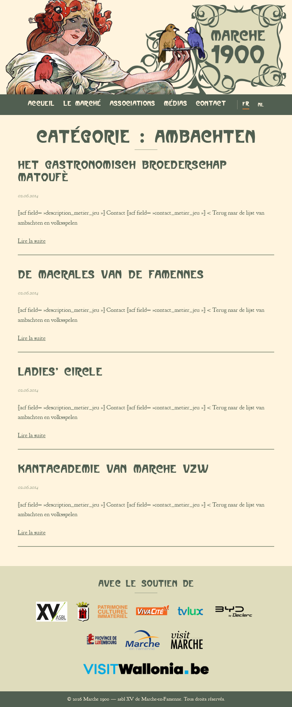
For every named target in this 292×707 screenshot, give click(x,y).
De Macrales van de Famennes (111, 274)
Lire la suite (32, 241)
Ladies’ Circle (60, 371)
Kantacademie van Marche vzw (113, 468)
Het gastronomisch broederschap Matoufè (122, 170)
